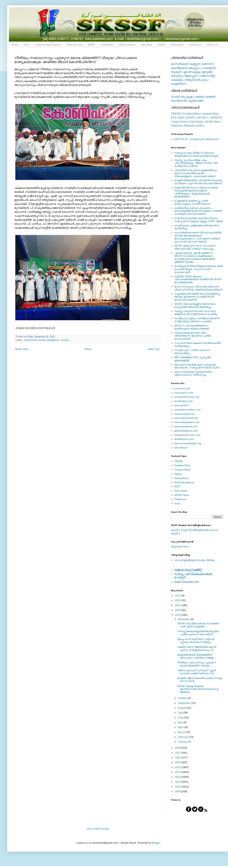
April (181, 727)
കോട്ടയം (176, 75)
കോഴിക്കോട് (179, 67)
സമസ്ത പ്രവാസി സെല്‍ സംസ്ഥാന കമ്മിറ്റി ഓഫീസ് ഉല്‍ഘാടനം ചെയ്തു (195, 313)
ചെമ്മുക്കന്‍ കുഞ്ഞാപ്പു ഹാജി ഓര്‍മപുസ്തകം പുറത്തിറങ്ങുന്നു (192, 202)
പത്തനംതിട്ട (206, 75)
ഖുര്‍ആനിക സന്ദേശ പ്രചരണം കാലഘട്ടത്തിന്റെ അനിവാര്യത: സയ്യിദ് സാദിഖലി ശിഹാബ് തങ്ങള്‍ (198, 211)
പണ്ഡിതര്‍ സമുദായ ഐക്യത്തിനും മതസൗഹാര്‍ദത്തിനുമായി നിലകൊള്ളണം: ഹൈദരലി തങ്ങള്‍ (195, 173)
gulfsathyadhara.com (186, 430)
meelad (64, 340)
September (184, 703)
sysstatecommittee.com (187, 409)
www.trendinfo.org (184, 413)
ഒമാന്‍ (199, 96)
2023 (178, 595)
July (180, 712)
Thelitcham (180, 499)
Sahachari (176, 125)
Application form (180, 546)
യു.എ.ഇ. (187, 96)
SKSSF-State (212, 121)
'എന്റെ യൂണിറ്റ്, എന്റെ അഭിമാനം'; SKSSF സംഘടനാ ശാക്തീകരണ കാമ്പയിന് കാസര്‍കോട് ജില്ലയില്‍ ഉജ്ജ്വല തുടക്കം (194, 257)
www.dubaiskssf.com (186, 426)
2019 (178, 614)
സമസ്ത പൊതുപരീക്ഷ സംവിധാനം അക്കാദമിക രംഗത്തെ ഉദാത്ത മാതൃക (196, 154)
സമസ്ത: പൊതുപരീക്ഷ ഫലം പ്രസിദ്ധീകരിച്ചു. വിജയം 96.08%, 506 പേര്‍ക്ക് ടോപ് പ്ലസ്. (196, 163)
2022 (178, 600)
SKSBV (190, 117)
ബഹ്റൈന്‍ (178, 100)
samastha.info (182, 388)
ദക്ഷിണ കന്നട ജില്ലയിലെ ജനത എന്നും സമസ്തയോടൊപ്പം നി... (196, 648)
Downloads (177, 44)
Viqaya (178, 473)
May (180, 722)
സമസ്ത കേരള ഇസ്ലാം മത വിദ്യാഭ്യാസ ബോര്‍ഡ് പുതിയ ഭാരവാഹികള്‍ (192, 335)
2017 (178, 752)
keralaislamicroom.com (187, 435)
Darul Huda (180, 490)
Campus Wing (182, 469)
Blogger (156, 842)
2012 (178, 776)
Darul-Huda (196, 121)
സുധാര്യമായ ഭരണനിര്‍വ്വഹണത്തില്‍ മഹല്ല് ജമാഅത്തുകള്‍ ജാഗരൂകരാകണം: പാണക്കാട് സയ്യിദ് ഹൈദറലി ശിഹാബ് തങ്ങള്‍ (197, 237)
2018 (178, 747)
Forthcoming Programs (48, 44)
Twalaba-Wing (191, 113)
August (182, 707)
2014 (178, 767)
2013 (178, 772)
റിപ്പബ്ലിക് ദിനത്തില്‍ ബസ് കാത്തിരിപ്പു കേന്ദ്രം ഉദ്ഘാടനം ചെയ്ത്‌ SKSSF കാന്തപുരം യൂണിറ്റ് (197, 296)
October (183, 698)
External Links (74, 44)
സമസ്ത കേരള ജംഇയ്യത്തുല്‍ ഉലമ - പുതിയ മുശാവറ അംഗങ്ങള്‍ (198, 633)
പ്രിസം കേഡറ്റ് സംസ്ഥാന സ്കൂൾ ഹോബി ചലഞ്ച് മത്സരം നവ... (196, 672)
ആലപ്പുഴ (190, 75)
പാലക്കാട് (208, 67)
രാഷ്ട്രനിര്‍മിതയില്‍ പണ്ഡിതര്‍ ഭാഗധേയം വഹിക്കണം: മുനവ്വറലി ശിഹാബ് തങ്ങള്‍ (198, 182)
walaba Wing (182, 465)
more (177, 503)
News (27, 44)
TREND (176, 113)
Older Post (153, 349)
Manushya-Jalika (193, 125)
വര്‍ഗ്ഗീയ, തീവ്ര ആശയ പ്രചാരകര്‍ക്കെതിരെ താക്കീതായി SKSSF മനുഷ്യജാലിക (198, 279)
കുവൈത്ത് (195, 100)
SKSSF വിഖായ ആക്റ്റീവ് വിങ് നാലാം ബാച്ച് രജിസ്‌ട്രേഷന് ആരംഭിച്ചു (195, 305)
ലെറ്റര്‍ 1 (175, 530)
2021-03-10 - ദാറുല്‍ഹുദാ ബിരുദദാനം (196, 139)
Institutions (107, 44)
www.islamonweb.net (186, 417)
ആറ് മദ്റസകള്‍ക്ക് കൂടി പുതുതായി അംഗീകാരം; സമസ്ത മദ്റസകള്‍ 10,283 (196, 366)
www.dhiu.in (181, 447)
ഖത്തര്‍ (210, 96)
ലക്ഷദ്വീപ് (178, 83)
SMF (181, 117)
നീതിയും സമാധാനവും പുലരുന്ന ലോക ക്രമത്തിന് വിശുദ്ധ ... (196, 664)
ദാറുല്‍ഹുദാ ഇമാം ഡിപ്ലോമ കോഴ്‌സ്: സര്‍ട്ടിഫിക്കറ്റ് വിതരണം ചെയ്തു (197, 320)
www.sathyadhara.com (187, 422)
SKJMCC (203, 117)
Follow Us (211, 44)
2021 (178, 605)
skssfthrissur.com (184, 439)
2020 (178, 610)
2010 (178, 786)
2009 (178, 791)
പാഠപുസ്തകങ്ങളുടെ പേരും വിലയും (194, 560)
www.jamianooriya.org (186, 396)
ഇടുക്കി (207, 71)
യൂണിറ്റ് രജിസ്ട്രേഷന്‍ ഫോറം (200, 530)
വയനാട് (207, 63)
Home (14, 44)
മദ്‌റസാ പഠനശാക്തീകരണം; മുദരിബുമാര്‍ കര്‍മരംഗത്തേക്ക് (191, 327)
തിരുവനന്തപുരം (196, 79)
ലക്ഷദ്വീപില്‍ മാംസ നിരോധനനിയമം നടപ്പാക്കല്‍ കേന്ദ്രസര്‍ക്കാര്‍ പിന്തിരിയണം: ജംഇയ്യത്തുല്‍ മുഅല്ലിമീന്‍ (196, 192)
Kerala (42, 340)
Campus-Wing (209, 113)
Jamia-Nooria (30, 340)
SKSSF (92, 44)
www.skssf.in (181, 405)
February (183, 736)
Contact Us (195, 44)
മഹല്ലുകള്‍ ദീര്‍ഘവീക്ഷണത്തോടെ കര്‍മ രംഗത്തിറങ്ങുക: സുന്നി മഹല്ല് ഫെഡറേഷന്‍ (198, 269)
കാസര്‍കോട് (179, 63)
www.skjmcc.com (183, 392)
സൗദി (175, 96)
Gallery (161, 44)
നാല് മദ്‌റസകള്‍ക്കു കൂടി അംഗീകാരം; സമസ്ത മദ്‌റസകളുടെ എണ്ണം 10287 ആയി (198, 220)
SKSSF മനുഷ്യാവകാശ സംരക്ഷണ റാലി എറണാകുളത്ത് (198, 625)
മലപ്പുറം (194, 67)
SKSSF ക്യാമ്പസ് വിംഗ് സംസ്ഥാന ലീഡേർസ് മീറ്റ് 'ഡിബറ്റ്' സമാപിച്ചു (194, 247)
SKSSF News (181, 495)
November (184, 619)
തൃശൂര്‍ (176, 71)
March (182, 732)
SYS (173, 117)
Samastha (146, 44)
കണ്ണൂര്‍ (195, 63)
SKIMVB (216, 117)
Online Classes (126, 44)
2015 (178, 762)
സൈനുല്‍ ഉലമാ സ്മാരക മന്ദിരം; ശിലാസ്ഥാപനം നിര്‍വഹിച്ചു (193, 373)
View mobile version (98, 828)
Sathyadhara (181, 478)
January (183, 741)
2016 (178, 757)
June (181, 717)
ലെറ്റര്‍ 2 (175, 533)
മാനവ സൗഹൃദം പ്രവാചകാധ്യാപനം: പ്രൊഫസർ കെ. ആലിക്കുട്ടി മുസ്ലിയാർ (198, 288)
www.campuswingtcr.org (187, 443)
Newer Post (21, 349)
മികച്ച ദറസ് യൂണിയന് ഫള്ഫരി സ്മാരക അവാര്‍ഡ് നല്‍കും (195, 640)
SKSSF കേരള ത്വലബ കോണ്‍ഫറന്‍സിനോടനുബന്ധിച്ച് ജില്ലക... (197, 689)
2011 (178, 781)
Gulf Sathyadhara (184, 482)
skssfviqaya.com (183, 401)
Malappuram (53, 340)
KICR (177, 486)
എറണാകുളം (191, 71)
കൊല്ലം (177, 79)
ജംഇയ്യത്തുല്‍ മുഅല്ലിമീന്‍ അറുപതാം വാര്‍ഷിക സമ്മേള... (196, 656)
